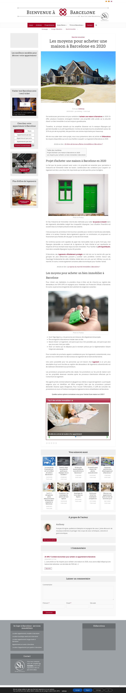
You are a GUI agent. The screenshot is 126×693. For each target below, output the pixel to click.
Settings (98, 690)
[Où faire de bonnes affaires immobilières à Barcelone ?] (78, 461)
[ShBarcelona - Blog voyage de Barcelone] (63, 13)
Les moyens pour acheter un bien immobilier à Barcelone (66, 155)
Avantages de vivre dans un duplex (78, 495)
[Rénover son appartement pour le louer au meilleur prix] (107, 487)
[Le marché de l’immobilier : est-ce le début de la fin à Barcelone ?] (49, 461)
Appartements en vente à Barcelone (23, 644)
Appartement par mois (24, 138)
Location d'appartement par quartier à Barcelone (27, 647)
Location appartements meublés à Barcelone (25, 633)
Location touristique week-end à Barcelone (25, 636)
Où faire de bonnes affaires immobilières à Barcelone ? (83, 144)
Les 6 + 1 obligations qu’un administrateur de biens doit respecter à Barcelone (49, 498)
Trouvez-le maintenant (22, 145)
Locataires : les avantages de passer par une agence (63, 495)
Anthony (81, 109)
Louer (31, 25)
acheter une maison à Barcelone (91, 116)
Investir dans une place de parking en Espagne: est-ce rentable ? (64, 471)
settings (64, 691)
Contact (90, 25)
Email (68, 603)
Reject (88, 690)
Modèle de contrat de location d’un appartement (65, 434)
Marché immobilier (78, 37)
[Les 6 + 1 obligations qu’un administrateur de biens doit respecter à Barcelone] (49, 487)
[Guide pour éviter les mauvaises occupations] (92, 487)
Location (19, 131)
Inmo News (61, 25)
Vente (29, 131)
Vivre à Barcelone (76, 25)
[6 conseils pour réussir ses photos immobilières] (92, 461)
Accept (78, 690)
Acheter (39, 25)
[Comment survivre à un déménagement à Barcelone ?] (107, 461)
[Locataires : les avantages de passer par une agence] (63, 487)
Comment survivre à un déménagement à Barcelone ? (107, 470)
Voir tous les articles (50, 540)
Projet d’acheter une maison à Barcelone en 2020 (63, 152)
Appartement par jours (24, 141)
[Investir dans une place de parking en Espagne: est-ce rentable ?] (63, 461)
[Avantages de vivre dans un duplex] (78, 487)
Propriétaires (49, 25)
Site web (93, 603)
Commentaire (47, 585)
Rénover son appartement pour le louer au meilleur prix (107, 495)
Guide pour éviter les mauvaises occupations (93, 495)
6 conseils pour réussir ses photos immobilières (93, 470)
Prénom (46, 603)
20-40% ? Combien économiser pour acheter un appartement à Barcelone (70, 557)
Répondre (48, 568)
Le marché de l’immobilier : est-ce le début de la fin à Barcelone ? (49, 471)
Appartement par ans (24, 135)
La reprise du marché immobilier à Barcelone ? (83, 267)
